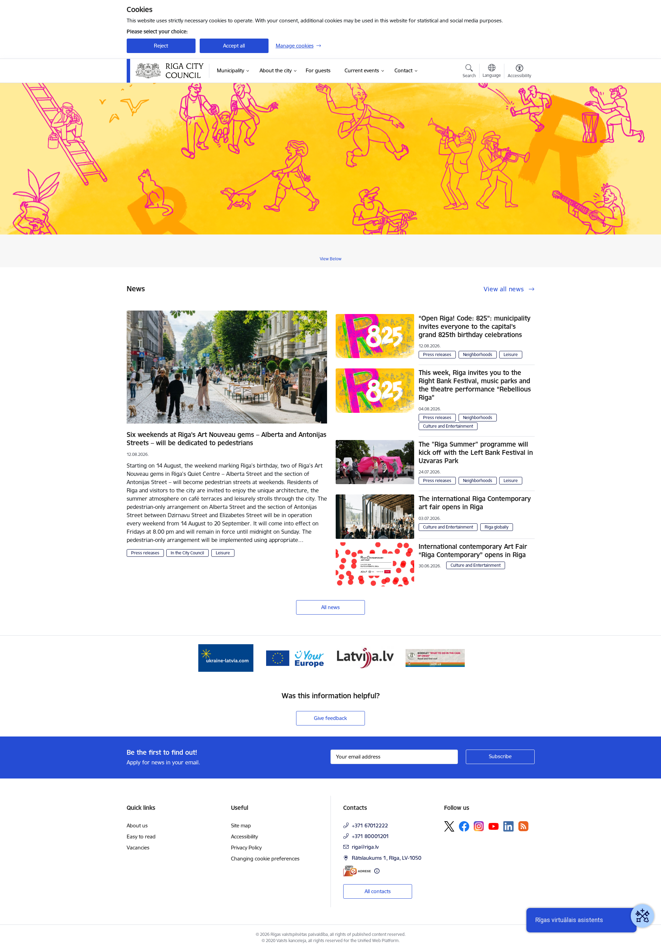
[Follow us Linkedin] (508, 826)
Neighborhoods (477, 354)
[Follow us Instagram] (479, 826)
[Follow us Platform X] (449, 826)
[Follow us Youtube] (494, 826)
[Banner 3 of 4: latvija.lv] (365, 657)
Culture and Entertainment (448, 426)
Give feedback (330, 718)
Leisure (223, 552)
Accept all (234, 45)
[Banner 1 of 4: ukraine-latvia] (225, 657)
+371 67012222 (370, 825)
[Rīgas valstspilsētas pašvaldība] (169, 71)
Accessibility (244, 836)
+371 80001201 (370, 836)
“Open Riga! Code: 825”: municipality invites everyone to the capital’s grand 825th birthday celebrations (475, 326)
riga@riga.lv (365, 847)
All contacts (378, 891)
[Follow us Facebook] (464, 826)
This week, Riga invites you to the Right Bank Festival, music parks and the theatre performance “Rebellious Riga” (475, 384)
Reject (161, 45)
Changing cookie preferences (265, 858)
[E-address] (357, 871)
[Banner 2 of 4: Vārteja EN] (295, 657)
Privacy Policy (246, 847)
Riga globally (496, 527)
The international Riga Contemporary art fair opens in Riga (475, 502)
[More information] (376, 871)
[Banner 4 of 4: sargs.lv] (435, 657)
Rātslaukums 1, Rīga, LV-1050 (386, 858)
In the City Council (187, 552)
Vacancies (138, 847)
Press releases (145, 552)
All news (330, 607)
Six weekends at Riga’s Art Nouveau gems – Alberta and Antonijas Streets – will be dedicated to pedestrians (226, 438)
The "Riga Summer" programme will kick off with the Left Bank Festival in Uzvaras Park (476, 452)
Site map (241, 825)
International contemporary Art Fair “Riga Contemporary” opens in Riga (473, 550)
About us (137, 825)
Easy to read (141, 836)
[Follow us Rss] (523, 826)
